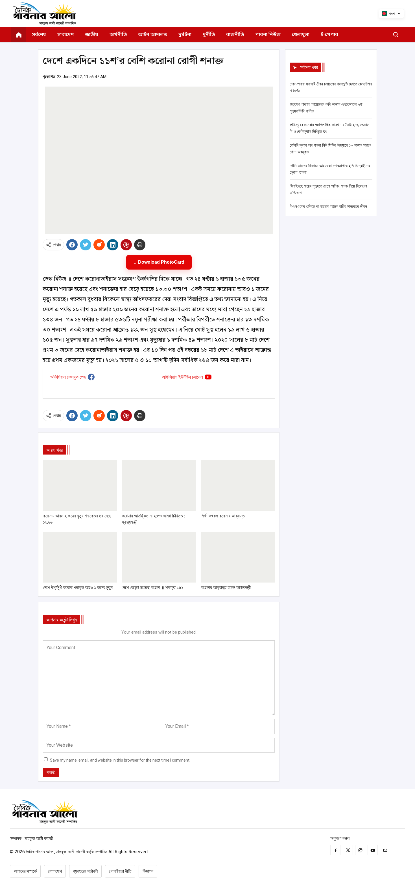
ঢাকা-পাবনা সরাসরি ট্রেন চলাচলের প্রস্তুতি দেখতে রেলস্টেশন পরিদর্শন (331, 87)
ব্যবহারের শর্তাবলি (85, 871)
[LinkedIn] (112, 244)
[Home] (18, 34)
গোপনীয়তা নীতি (120, 871)
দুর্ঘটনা (184, 35)
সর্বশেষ (39, 35)
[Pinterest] (126, 244)
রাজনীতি (235, 35)
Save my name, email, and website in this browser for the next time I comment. (120, 760)
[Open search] (396, 34)
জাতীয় (91, 35)
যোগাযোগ (55, 871)
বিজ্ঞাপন (148, 871)
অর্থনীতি (118, 35)
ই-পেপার (329, 35)
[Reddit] (99, 244)
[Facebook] (72, 244)
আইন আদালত (152, 35)
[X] (85, 244)
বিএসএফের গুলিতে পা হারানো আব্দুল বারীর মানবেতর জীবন (328, 206)
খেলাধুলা (300, 35)
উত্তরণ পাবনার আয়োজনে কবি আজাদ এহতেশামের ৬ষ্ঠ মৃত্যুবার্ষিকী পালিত (326, 108)
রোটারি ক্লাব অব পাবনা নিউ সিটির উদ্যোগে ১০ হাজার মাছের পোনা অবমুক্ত (330, 149)
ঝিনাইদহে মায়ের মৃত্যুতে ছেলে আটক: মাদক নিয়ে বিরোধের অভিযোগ (328, 189)
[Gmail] (385, 850)
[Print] (139, 244)
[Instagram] (360, 850)
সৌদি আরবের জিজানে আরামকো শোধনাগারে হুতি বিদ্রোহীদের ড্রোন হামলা (330, 169)
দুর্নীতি (209, 35)
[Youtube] (373, 850)
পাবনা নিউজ (268, 35)
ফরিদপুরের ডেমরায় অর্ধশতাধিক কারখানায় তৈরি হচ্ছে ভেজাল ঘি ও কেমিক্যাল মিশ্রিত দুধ (329, 128)
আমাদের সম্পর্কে (25, 871)
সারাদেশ (65, 35)
